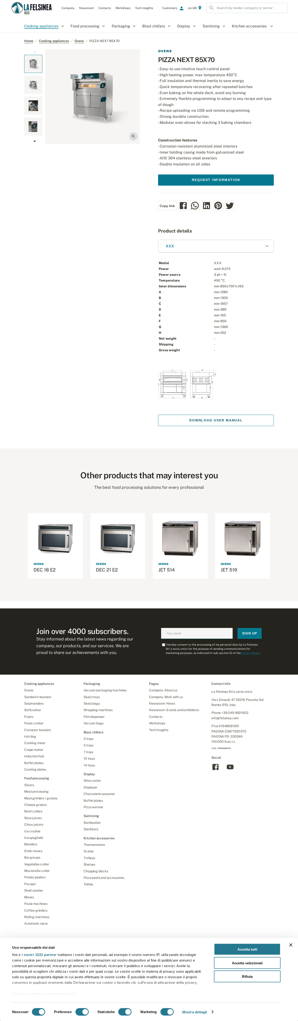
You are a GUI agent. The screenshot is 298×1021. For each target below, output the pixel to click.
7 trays (88, 752)
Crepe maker (33, 750)
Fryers (28, 717)
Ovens (79, 41)
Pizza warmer (93, 807)
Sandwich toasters (37, 697)
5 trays (89, 745)
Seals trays (92, 697)
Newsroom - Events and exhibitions (174, 710)
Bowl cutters (33, 811)
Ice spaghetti (33, 838)
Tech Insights (158, 730)
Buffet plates (34, 763)
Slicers (29, 785)
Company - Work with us (166, 697)
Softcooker (32, 710)
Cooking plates (35, 769)
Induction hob (34, 756)
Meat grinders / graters (41, 798)
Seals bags (92, 703)
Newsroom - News (162, 703)
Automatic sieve (36, 923)
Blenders (30, 844)
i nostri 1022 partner (39, 955)
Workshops (157, 723)
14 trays (89, 765)
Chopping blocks (96, 871)
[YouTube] (230, 770)
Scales (89, 851)
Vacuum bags (93, 723)
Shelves (89, 864)
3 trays (89, 739)
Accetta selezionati (247, 963)
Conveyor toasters (37, 730)
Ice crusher (32, 831)
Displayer (90, 787)
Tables (88, 884)
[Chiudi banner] (290, 945)
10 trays (89, 758)
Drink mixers (33, 851)
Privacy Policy (250, 653)
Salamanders (34, 703)
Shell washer (33, 890)
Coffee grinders (35, 910)
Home (28, 41)
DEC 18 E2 (45, 570)
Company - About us (163, 690)
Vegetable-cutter (36, 864)
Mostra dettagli (194, 1012)
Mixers (29, 897)
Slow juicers (33, 818)
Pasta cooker (34, 723)
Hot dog (30, 736)
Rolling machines (36, 917)
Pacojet (30, 884)
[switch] (82, 1011)
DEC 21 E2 (107, 570)
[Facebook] (215, 770)
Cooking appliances (54, 41)
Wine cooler (92, 780)
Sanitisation (92, 822)
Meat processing (36, 791)
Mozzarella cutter (37, 871)
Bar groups (32, 857)
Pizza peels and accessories (104, 878)
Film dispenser (94, 717)
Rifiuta (247, 976)
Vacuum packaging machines (105, 690)
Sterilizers (91, 829)
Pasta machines (35, 904)
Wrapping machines (98, 710)
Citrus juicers (33, 824)
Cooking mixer (34, 743)
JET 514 (166, 570)
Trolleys (89, 858)
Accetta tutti (247, 949)
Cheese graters (35, 805)
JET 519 (229, 570)
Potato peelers (35, 877)
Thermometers (94, 845)
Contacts (156, 717)
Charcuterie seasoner (99, 794)
